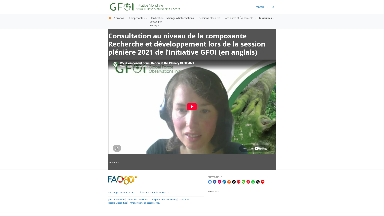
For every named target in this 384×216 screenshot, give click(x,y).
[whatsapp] (253, 181)
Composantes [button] (137, 18)
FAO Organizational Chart (120, 192)
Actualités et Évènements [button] (239, 18)
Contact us (119, 199)
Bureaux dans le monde (153, 192)
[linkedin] (224, 181)
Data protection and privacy (163, 199)
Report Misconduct (117, 202)
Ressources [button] (265, 18)
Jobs (110, 199)
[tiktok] (234, 181)
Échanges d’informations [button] (180, 18)
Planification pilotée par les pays (157, 21)
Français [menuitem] (259, 7)
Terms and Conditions (137, 199)
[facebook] (214, 181)
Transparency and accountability (144, 202)
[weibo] (248, 181)
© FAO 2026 (213, 191)
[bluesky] (210, 181)
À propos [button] (119, 18)
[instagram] (219, 181)
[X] (258, 181)
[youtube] (262, 181)
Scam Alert (184, 199)
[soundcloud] (229, 181)
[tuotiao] (238, 181)
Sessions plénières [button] (210, 18)
